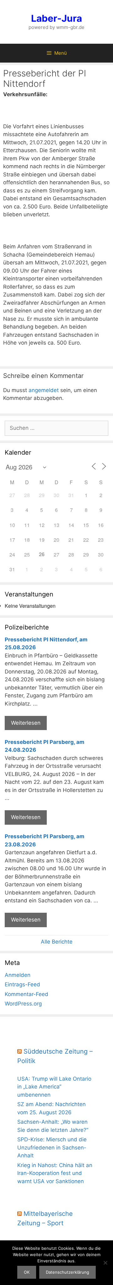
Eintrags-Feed (22, 984)
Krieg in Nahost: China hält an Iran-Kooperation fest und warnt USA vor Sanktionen (54, 1173)
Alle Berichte (57, 942)
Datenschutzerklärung (67, 1272)
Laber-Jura (56, 18)
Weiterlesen (25, 723)
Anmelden (17, 975)
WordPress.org (23, 1003)
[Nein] (105, 1263)
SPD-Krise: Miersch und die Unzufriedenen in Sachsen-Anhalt (52, 1147)
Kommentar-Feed (26, 994)
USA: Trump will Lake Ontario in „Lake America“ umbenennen (54, 1087)
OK (27, 1272)
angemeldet (44, 390)
